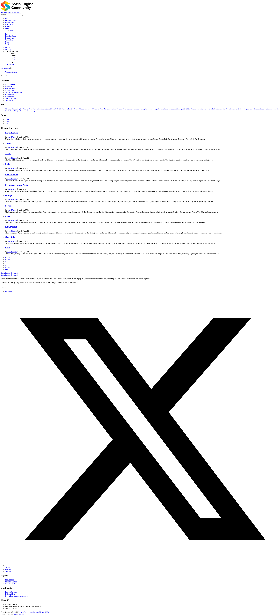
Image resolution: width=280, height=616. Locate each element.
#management (46, 109)
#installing (186, 109)
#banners (126, 109)
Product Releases (11, 592)
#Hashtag (8, 109)
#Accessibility (237, 109)
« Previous (9, 259)
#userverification (67, 109)
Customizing (9, 96)
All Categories (10, 84)
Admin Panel (9, 90)
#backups (179, 109)
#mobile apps (153, 109)
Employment (11, 227)
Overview (8, 86)
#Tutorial (229, 109)
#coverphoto (144, 109)
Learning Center (11, 582)
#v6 (215, 109)
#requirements (196, 109)
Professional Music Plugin (16, 185)
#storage (270, 109)
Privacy (21, 612)
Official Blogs (10, 584)
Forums (8, 206)
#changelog (221, 109)
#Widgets (246, 109)
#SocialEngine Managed (18, 111)
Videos (8, 143)
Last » (7, 269)
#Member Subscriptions (108, 109)
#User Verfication (34, 109)
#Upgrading (31, 111)
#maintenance (262, 109)
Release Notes (10, 88)
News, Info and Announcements (16, 596)
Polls (7, 164)
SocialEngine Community (10, 12)
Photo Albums (11, 174)
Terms (26, 612)
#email (76, 109)
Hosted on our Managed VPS (39, 612)
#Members (95, 109)
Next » (7, 267)
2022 (7, 123)
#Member (88, 109)
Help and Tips (10, 594)
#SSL (7, 111)
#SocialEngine (17, 109)
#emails (25, 109)
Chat (7, 247)
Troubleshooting (11, 98)
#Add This (253, 109)
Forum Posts (9, 580)
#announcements (170, 109)
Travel (8, 154)
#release (161, 109)
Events (8, 216)
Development (10, 94)
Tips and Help (10, 100)
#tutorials (58, 109)
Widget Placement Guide (13, 92)
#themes (82, 109)
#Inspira (276, 109)
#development (134, 109)
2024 (7, 119)
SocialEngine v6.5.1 (19, 614)
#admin (203, 109)
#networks (210, 109)
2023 (7, 121)
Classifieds (10, 237)
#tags (53, 109)
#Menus (119, 109)
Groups (8, 195)
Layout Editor (11, 133)
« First (7, 257)
